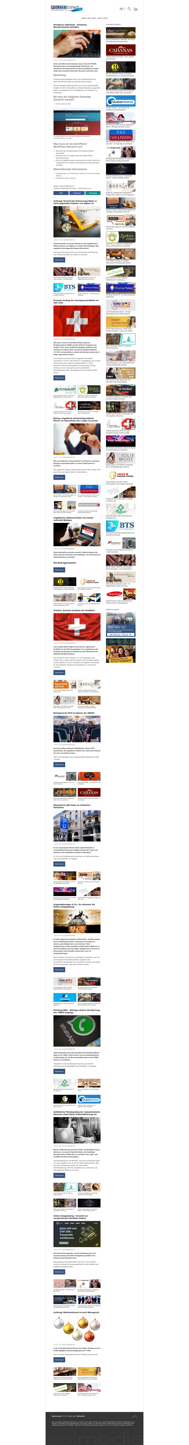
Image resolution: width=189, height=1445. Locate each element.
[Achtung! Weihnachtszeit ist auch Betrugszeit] (77, 1328)
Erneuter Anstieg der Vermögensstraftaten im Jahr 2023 (76, 301)
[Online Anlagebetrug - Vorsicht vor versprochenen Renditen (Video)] (77, 1234)
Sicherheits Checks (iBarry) (66, 178)
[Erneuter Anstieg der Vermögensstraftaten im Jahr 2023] (77, 321)
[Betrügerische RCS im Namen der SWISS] (77, 729)
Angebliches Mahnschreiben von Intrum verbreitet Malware (73, 519)
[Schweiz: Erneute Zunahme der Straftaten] (77, 627)
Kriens (94, 18)
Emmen (84, 18)
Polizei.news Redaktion (68, 60)
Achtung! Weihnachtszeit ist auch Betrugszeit (76, 1312)
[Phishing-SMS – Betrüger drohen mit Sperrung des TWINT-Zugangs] (77, 1031)
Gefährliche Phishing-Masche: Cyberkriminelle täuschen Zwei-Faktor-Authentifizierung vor (76, 1113)
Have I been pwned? (63, 104)
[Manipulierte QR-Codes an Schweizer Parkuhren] (77, 825)
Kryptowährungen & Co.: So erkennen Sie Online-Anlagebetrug (74, 905)
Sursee (105, 18)
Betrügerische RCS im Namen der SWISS (73, 713)
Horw (89, 18)
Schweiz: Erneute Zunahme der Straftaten (74, 610)
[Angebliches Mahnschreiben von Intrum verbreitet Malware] (77, 534)
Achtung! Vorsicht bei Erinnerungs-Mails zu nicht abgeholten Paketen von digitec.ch (75, 202)
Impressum (57, 1416)
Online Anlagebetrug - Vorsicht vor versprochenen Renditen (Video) (70, 1217)
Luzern (99, 18)
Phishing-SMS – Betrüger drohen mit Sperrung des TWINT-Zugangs (76, 1011)
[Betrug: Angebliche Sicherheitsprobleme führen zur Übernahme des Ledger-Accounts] (77, 439)
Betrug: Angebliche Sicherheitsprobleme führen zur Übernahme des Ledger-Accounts (75, 419)
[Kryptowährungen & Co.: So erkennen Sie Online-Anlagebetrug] (77, 921)
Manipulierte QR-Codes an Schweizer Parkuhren (71, 806)
